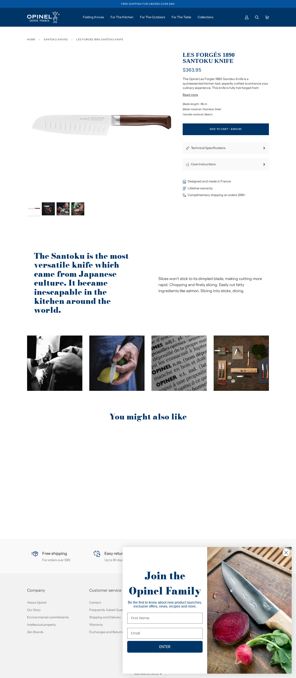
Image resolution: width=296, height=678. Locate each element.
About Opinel (36, 602)
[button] (54, 363)
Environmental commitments (48, 617)
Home (31, 39)
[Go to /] (43, 17)
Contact (95, 602)
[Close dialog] (286, 552)
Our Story (34, 610)
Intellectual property (41, 625)
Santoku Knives (56, 39)
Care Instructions (203, 164)
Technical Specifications (208, 148)
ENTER (165, 646)
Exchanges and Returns (106, 632)
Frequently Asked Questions (109, 610)
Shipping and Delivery (105, 617)
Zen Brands (35, 632)
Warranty (96, 625)
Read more (190, 95)
